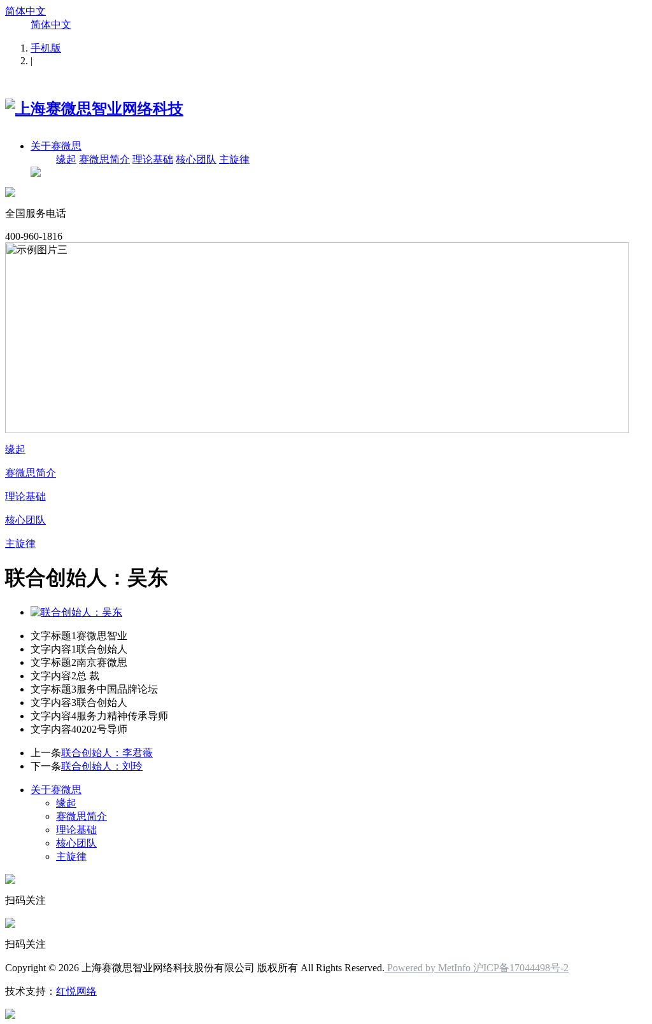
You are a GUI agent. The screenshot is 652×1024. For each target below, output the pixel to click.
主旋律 (234, 159)
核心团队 (196, 159)
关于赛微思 (56, 146)
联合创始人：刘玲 (102, 766)
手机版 (46, 48)
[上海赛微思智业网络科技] (94, 108)
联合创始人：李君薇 (107, 752)
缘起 (66, 159)
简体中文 (25, 11)
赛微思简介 (104, 159)
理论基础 (152, 159)
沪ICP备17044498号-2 (521, 967)
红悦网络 (76, 991)
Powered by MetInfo (429, 967)
